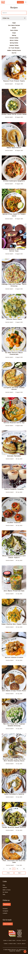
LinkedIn (5, 913)
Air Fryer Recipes (14, 48)
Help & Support (8, 923)
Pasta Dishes (14, 30)
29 (10, 868)
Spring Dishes (14, 43)
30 (13, 868)
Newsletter (7, 904)
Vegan (14, 22)
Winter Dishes (14, 40)
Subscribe (20, 2)
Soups (14, 32)
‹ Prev (8, 872)
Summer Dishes (14, 45)
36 (24, 868)
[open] (25, 2)
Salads (14, 27)
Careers (5, 887)
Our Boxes (5, 892)
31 (17, 868)
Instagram (5, 910)
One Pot (14, 53)
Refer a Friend (6, 889)
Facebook (5, 908)
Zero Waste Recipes (14, 25)
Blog (4, 885)
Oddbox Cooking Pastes (14, 50)
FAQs (4, 894)
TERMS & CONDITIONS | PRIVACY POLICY (14, 940)
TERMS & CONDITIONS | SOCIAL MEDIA (14, 943)
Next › (20, 872)
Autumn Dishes (14, 38)
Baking (14, 35)
